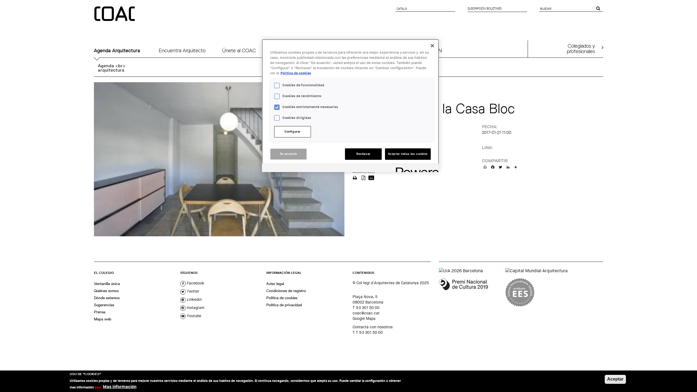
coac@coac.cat (366, 313)
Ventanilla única (107, 283)
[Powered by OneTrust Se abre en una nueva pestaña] (415, 168)
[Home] (115, 14)
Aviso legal (275, 283)
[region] (350, 105)
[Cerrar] (432, 46)
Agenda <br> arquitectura (112, 68)
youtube (193, 315)
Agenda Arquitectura (117, 50)
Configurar (293, 132)
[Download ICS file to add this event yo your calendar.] (371, 177)
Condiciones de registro (286, 290)
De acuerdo (288, 154)
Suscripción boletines (484, 8)
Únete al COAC (239, 50)
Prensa (99, 312)
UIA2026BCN (427, 50)
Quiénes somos (106, 290)
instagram (195, 307)
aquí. (98, 387)
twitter (192, 291)
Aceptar (615, 379)
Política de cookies (281, 297)
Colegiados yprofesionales (581, 48)
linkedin (194, 299)
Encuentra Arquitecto (182, 50)
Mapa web (102, 319)
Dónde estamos (107, 297)
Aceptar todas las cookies (408, 154)
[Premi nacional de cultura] (470, 292)
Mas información (119, 387)
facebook (195, 283)
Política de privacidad (284, 304)
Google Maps (364, 318)
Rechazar (363, 154)
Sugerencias (104, 304)
